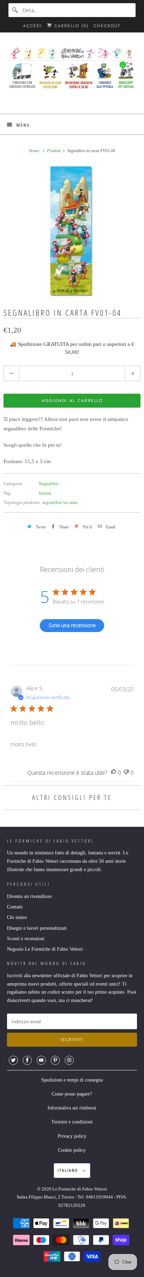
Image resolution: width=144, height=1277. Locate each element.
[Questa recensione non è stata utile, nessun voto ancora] (126, 773)
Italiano (68, 1170)
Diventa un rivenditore (29, 896)
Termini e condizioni (72, 1121)
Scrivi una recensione (72, 625)
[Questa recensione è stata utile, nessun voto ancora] (113, 773)
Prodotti (54, 150)
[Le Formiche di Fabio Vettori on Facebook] (27, 1060)
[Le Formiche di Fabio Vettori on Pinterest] (55, 1060)
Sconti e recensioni (25, 938)
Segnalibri (48, 483)
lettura (45, 493)
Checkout (107, 26)
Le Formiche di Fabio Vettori (79, 1188)
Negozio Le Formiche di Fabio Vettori (45, 949)
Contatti (15, 907)
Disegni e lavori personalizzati (37, 928)
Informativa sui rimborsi (72, 1108)
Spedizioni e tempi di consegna (72, 1080)
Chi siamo (17, 917)
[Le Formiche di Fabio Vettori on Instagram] (69, 1060)
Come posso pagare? (72, 1094)
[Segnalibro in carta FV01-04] (72, 230)
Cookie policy (72, 1150)
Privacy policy (72, 1136)
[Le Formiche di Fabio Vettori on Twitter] (13, 1060)
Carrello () (70, 26)
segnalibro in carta (59, 502)
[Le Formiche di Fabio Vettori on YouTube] (41, 1060)
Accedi (32, 26)
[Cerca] (15, 10)
